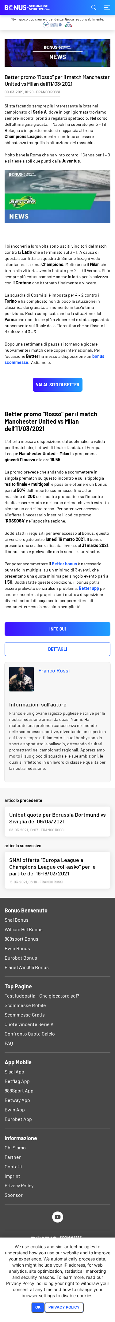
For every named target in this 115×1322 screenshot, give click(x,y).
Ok (37, 1307)
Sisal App (14, 1071)
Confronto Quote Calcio (30, 1033)
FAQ (9, 1043)
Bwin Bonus (17, 948)
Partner (13, 1157)
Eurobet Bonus (21, 958)
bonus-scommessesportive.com (35, 7)
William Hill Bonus (24, 929)
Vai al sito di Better (57, 384)
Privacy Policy (19, 1185)
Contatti (13, 1166)
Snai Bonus (17, 920)
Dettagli (57, 649)
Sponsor (14, 1195)
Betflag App (17, 1081)
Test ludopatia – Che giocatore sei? (42, 995)
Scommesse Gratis (25, 1014)
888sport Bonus (21, 939)
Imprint (12, 1176)
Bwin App (15, 1109)
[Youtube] (57, 1217)
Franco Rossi (54, 670)
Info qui (57, 628)
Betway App (17, 1100)
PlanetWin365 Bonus (27, 967)
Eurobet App (18, 1119)
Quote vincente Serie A (29, 1024)
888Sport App (19, 1090)
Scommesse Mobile (25, 1005)
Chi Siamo (15, 1147)
